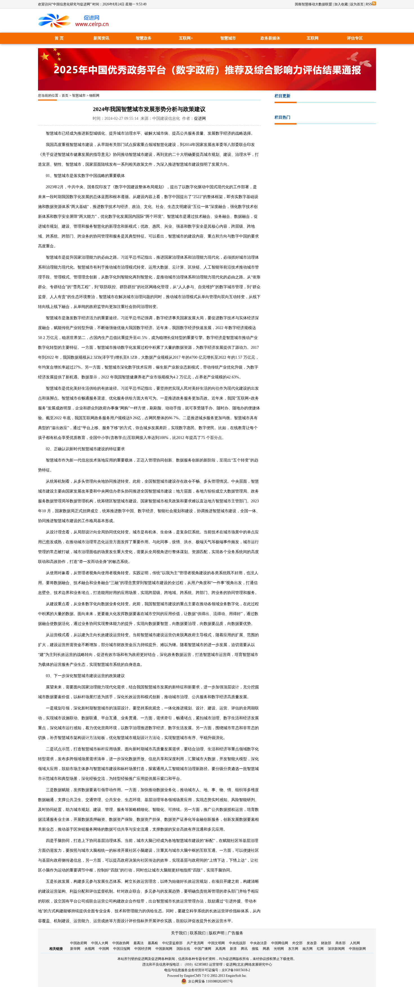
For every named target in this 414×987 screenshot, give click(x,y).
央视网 (89, 949)
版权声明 (216, 933)
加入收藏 (341, 4)
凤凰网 (220, 949)
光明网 (279, 949)
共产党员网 (195, 943)
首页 (65, 95)
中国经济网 (142, 949)
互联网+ (186, 38)
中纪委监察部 (172, 943)
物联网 (94, 95)
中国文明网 (216, 943)
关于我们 (179, 933)
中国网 (104, 949)
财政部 (326, 943)
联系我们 (198, 933)
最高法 (138, 943)
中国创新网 (357, 949)
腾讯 (244, 949)
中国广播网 (202, 949)
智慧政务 (144, 38)
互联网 (313, 38)
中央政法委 (258, 943)
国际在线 (183, 949)
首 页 (59, 38)
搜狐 (255, 949)
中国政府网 (78, 943)
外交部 (297, 943)
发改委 (312, 943)
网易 (266, 949)
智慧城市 (228, 38)
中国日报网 (121, 949)
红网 (320, 949)
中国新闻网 (163, 949)
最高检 (153, 943)
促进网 (200, 118)
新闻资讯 (101, 38)
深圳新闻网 (336, 949)
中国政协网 (120, 943)
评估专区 (355, 38)
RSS (369, 4)
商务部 (340, 943)
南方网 (307, 949)
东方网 (293, 949)
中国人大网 (99, 943)
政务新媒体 (270, 38)
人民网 (355, 943)
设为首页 (357, 4)
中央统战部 (237, 943)
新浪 (233, 949)
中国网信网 (279, 943)
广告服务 (235, 933)
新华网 (75, 949)
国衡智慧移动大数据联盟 (313, 4)
